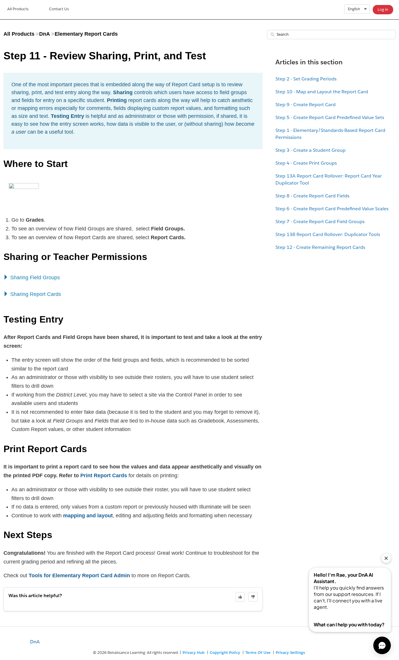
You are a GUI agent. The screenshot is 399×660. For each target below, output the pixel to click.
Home (18, 10)
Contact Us (59, 8)
